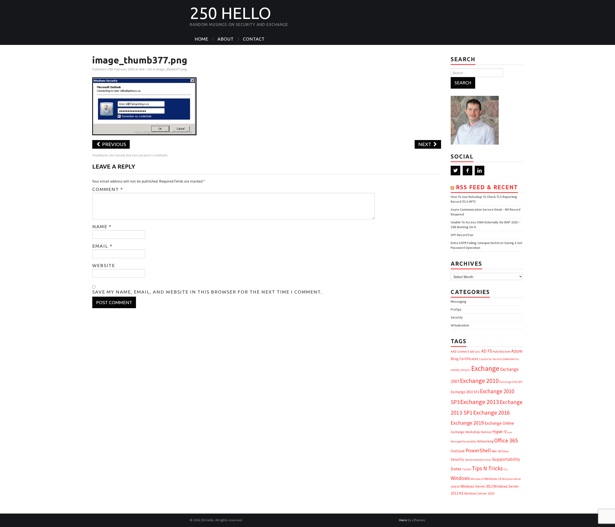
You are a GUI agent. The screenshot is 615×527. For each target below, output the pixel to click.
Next (425, 144)
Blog (455, 358)
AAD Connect (460, 351)
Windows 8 (477, 479)
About (225, 39)
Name (102, 226)
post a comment (155, 155)
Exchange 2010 (479, 381)
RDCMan (503, 451)
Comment (107, 189)
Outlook (458, 450)
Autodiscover (501, 351)
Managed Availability (464, 441)
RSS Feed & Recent (487, 187)
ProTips (456, 309)
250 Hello (230, 13)
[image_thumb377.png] (144, 105)
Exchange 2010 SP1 (511, 382)
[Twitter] (455, 170)
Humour (486, 432)
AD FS (486, 351)
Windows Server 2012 (476, 486)
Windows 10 (492, 479)
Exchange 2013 (479, 402)
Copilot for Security (490, 359)
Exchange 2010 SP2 (465, 392)
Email (102, 246)
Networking (485, 441)
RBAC (495, 451)
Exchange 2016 (491, 412)
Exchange (485, 368)
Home (201, 39)
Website (103, 265)
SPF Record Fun (462, 235)
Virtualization (460, 325)
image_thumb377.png (171, 69)
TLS (505, 469)
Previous (113, 144)
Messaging (458, 301)
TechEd (466, 469)
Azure (517, 351)
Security (457, 317)
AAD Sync (475, 351)
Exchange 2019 (467, 422)
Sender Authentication (478, 459)
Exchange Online (499, 423)
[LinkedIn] (479, 170)
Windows (460, 478)
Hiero (403, 520)
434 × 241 (145, 69)
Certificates (468, 358)
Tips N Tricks (487, 468)
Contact (253, 39)
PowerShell (478, 450)
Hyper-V (499, 431)
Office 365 (506, 440)
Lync (509, 432)
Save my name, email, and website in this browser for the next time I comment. (207, 291)
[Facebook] (467, 170)
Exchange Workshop (465, 432)
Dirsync (465, 370)
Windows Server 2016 (479, 493)
